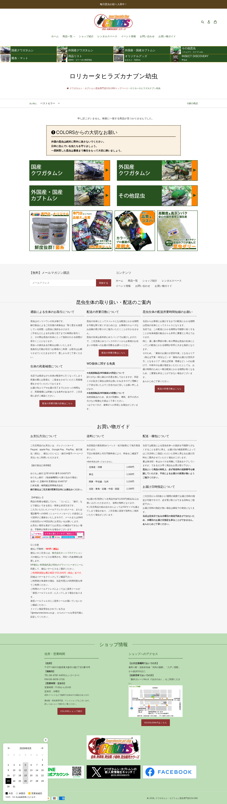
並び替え (33, 103)
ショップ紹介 (149, 280)
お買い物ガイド (163, 285)
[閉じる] (46, 740)
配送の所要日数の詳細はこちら (57, 403)
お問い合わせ (142, 285)
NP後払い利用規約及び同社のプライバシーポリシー (55, 564)
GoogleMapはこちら (155, 722)
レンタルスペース (172, 280)
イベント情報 (123, 285)
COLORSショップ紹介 (71, 711)
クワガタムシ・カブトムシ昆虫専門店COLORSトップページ (98, 88)
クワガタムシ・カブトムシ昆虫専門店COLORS (177, 798)
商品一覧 (133, 280)
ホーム (119, 280)
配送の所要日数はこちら (113, 353)
